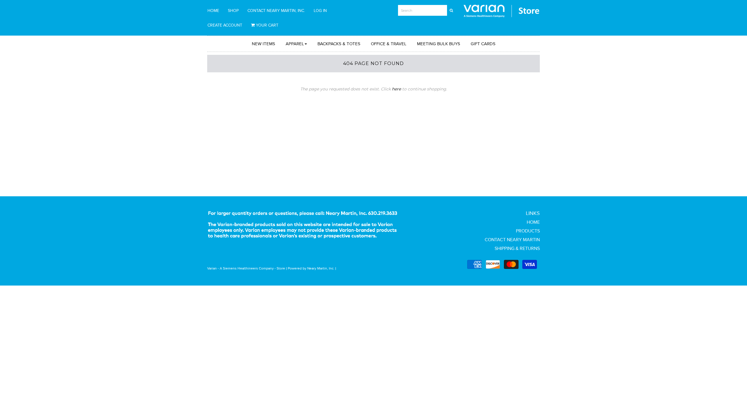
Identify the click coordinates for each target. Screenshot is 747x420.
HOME (213, 10)
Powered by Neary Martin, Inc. (311, 268)
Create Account (224, 25)
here (396, 89)
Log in (320, 10)
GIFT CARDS (483, 44)
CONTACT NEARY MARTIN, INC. (276, 10)
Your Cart (266, 25)
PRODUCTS (528, 231)
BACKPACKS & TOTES (338, 44)
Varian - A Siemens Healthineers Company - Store (246, 268)
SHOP (233, 10)
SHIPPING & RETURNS (517, 248)
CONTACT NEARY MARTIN (512, 239)
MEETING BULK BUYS (438, 44)
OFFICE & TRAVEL (388, 44)
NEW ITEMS (263, 44)
